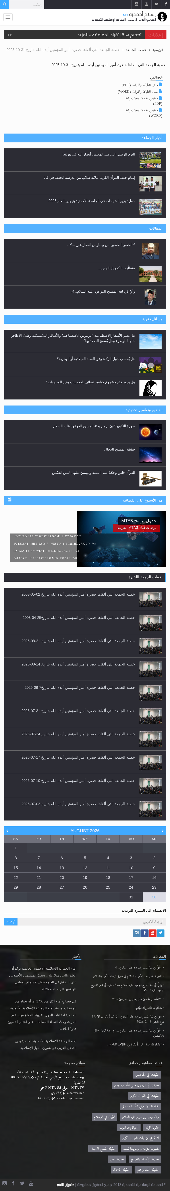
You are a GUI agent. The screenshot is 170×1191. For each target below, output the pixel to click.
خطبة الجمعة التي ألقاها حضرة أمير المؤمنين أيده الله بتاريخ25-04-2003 (79, 618)
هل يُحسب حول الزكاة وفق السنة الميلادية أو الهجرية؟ (96, 335)
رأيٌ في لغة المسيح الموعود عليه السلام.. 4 (138, 968)
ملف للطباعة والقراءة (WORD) (137, 92)
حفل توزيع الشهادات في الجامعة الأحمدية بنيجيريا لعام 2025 (91, 177)
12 (85, 868)
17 (131, 877)
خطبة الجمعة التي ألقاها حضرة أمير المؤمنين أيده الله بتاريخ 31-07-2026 (78, 711)
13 (62, 868)
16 (154, 877)
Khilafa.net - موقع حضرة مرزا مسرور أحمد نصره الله (50, 1072)
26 (85, 887)
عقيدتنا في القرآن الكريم (144, 1096)
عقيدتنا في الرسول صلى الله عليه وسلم (136, 1085)
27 (62, 887)
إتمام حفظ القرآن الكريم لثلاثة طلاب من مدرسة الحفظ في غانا (89, 154)
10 (131, 868)
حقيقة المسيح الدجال (119, 426)
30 (154, 897)
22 (16, 877)
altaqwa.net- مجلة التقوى (67, 1093)
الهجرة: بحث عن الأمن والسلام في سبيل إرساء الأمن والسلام (127, 976)
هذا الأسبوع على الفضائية (142, 500)
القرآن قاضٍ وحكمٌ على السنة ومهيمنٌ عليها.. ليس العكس (93, 450)
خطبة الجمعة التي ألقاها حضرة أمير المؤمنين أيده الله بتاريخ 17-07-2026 (78, 757)
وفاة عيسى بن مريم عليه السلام (140, 1117)
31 (131, 897)
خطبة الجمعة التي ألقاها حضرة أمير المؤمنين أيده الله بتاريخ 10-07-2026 (78, 781)
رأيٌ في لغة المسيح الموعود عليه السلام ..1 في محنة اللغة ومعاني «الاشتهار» (129, 1033)
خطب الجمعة (136, 50)
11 (108, 868)
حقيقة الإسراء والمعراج (145, 1159)
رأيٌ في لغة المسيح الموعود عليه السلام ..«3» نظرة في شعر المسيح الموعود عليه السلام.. (127, 988)
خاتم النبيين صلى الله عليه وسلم (140, 1106)
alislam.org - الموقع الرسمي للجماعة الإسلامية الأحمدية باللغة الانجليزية (48, 1080)
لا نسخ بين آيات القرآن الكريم (140, 1138)
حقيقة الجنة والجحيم (148, 1170)
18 (108, 877)
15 (16, 868)
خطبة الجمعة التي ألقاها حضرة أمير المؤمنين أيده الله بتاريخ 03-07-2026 (78, 804)
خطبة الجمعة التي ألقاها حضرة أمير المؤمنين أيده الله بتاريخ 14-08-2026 (78, 664)
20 (62, 877)
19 (85, 877)
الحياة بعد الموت (128, 1127)
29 (16, 887)
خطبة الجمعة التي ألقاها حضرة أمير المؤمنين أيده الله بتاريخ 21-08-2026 (78, 641)
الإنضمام (10, 921)
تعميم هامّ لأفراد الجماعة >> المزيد (109, 35)
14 (39, 868)
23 (154, 887)
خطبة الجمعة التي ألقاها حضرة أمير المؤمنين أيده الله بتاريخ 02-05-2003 (78, 594)
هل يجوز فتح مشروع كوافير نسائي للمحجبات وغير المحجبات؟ (90, 359)
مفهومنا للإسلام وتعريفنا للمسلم (141, 1149)
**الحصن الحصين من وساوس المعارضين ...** (137, 999)
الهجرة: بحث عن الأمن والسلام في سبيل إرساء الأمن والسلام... (89, 291)
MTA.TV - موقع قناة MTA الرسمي (61, 1088)
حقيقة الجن (117, 1159)
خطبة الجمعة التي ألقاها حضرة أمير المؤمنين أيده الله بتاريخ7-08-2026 (80, 687)
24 (131, 887)
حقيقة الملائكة (121, 1170)
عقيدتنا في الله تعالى (147, 1075)
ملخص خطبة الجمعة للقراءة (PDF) (144, 101)
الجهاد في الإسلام (104, 1117)
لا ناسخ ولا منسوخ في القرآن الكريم (109, 473)
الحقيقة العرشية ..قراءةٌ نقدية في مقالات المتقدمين (135, 1045)
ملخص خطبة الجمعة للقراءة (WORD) (144, 113)
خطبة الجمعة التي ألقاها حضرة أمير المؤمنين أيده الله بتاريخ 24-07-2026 (78, 734)
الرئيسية (158, 50)
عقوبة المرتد (152, 1127)
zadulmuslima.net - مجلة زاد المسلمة (61, 1098)
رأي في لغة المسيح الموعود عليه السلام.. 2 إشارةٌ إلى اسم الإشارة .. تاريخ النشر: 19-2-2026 (126, 1019)
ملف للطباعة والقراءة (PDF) (139, 85)
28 (39, 887)
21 (39, 877)
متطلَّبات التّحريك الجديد (148, 1008)
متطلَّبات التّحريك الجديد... (116, 245)
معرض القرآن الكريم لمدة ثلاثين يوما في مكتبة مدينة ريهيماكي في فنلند (83, 201)
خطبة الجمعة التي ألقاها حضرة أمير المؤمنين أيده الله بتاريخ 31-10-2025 (108, 65)
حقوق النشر (65, 1184)
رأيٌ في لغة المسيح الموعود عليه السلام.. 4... (102, 268)
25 (108, 887)
